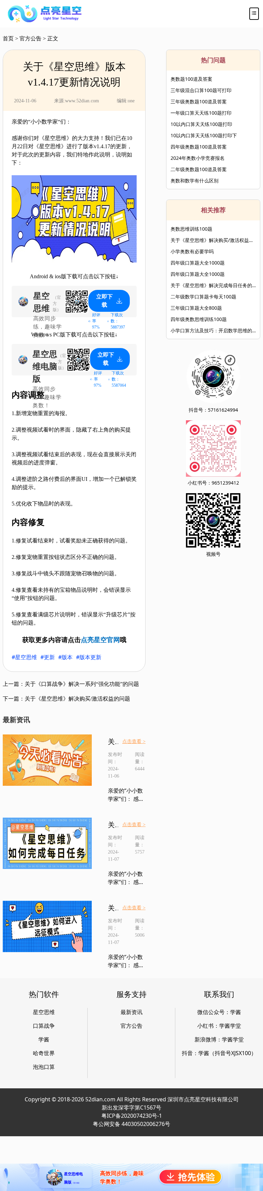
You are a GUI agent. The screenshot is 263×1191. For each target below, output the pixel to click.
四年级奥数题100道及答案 (199, 146)
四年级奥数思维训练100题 (199, 319)
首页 (8, 38)
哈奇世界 (44, 1053)
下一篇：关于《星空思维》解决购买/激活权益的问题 (66, 699)
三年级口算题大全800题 (196, 308)
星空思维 (44, 1012)
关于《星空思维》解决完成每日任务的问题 (213, 285)
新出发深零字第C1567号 (131, 1107)
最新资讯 (131, 1012)
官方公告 (30, 38)
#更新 (47, 657)
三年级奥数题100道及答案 (199, 101)
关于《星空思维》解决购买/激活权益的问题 (213, 240)
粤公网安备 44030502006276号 (131, 1124)
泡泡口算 (44, 1067)
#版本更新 (88, 657)
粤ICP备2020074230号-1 (131, 1115)
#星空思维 (24, 657)
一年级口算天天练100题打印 (201, 113)
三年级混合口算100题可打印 (201, 90)
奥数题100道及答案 (191, 79)
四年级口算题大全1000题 (198, 262)
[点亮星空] (45, 13)
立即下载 (104, 301)
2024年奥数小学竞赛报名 (198, 158)
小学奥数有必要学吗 (192, 251)
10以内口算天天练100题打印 (201, 124)
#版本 (65, 657)
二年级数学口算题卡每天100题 (203, 296)
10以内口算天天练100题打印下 (204, 135)
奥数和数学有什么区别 (194, 180)
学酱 (43, 1039)
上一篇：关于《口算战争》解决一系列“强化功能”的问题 (71, 684)
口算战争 (44, 1025)
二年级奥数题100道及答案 (199, 169)
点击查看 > (134, 741)
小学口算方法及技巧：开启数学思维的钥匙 (213, 330)
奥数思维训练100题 (191, 229)
